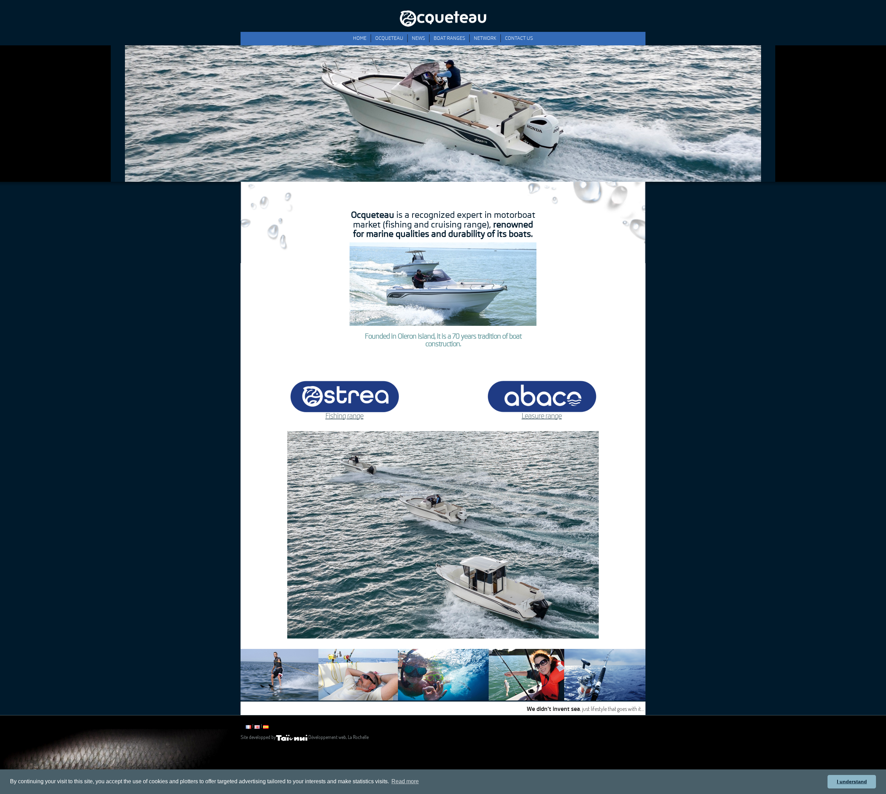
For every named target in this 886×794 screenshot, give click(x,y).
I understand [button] (852, 781)
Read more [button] (405, 781)
